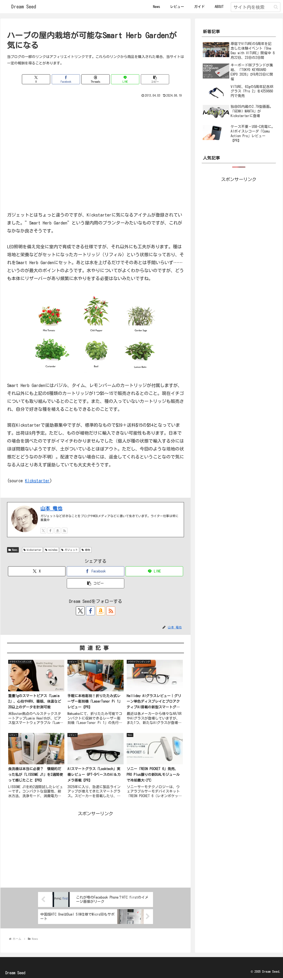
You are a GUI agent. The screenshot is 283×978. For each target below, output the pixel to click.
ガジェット (71, 549)
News (14, 549)
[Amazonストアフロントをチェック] (57, 530)
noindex (52, 549)
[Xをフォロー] (43, 530)
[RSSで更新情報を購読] (64, 530)
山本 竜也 (51, 508)
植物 (87, 549)
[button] (276, 6)
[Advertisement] (95, 848)
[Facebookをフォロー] (50, 530)
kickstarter (34, 549)
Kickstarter (37, 480)
